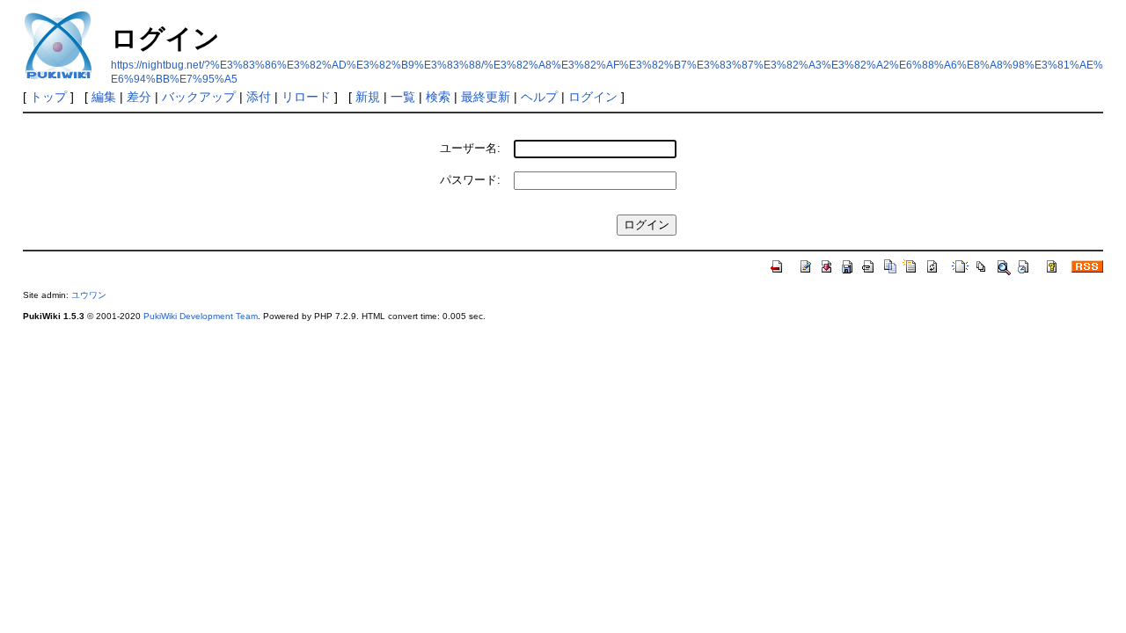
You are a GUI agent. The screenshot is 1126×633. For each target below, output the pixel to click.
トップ (48, 97)
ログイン (593, 97)
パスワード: (470, 179)
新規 (367, 97)
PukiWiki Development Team (200, 316)
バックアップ (199, 97)
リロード (306, 97)
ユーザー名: (470, 148)
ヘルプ (539, 97)
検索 (438, 97)
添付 (258, 97)
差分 (139, 97)
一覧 (403, 97)
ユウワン (88, 295)
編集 (103, 97)
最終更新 (485, 97)
